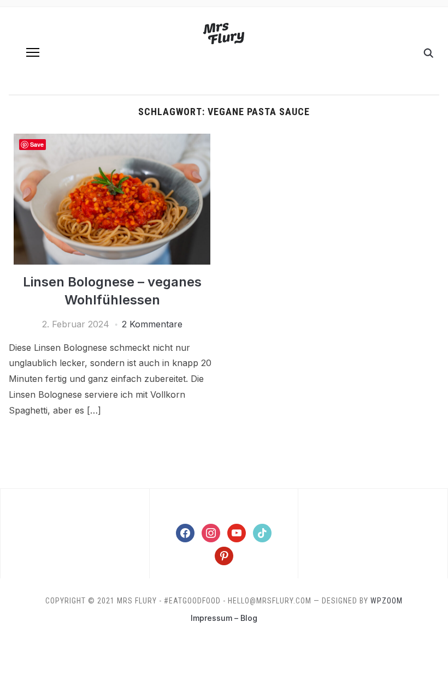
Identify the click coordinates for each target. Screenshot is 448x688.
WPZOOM (386, 600)
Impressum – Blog (224, 618)
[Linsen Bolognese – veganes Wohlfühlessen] (112, 140)
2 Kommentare (152, 324)
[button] (32, 52)
